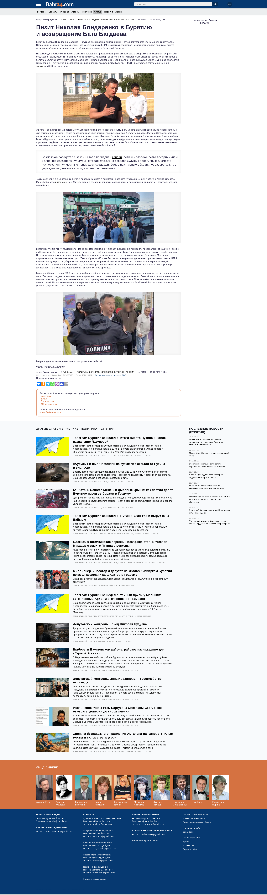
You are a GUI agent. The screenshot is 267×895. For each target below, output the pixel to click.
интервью (60, 182)
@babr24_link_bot (55, 818)
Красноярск (141, 563)
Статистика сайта (191, 838)
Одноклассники (49, 404)
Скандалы (94, 20)
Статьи (97, 12)
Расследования (105, 670)
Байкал (138, 534)
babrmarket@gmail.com (153, 834)
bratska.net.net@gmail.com (59, 831)
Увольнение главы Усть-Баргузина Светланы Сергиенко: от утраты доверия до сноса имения (117, 709)
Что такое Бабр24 (191, 828)
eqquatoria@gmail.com (153, 824)
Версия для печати (103, 375)
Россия (130, 20)
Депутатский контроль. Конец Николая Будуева (110, 624)
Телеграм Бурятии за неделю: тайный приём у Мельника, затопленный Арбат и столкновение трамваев (117, 597)
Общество (107, 20)
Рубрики (64, 12)
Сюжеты (53, 12)
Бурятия (119, 20)
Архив (118, 12)
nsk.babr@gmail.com (102, 860)
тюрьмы (40, 66)
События (112, 456)
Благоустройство (106, 616)
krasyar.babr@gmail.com (104, 848)
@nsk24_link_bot (101, 858)
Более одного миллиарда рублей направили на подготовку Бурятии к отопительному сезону (206, 442)
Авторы (75, 12)
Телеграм (46, 396)
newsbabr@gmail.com (56, 821)
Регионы (41, 12)
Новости (108, 12)
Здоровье (102, 456)
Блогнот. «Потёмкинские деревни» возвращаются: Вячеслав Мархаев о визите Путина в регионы (120, 543)
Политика (82, 20)
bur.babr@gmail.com (50, 412)
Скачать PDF (120, 375)
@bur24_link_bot (101, 821)
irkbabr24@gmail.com (102, 836)
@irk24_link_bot (101, 833)
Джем (44, 399)
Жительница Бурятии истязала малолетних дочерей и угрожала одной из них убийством (210, 499)
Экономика (103, 563)
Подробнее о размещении (145, 841)
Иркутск (131, 563)
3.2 (53, 889)
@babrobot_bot (149, 821)
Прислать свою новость (94, 879)
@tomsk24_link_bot (102, 870)
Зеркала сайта (190, 849)
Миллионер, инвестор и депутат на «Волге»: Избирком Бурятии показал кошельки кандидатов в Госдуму (122, 572)
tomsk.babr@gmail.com (103, 873)
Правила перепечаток (194, 818)
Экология (111, 534)
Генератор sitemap (99, 889)
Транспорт (102, 482)
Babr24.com (68, 20)
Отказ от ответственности (195, 814)
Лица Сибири (47, 767)
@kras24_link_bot (101, 845)
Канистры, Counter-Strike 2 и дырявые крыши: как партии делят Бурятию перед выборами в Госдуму (123, 491)
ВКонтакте (47, 401)
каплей (117, 157)
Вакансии (188, 832)
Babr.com (60, 4)
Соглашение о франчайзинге (197, 822)
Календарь (188, 845)
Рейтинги (87, 12)
